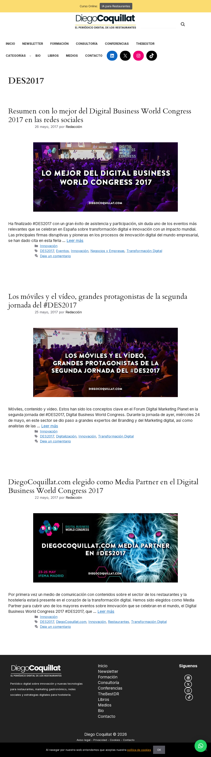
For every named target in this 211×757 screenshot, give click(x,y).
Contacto (106, 716)
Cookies (115, 740)
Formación (107, 676)
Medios (104, 705)
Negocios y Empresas (107, 251)
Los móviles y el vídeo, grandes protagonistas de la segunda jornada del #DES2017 (97, 301)
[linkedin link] (188, 678)
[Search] (182, 24)
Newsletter (108, 671)
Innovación (48, 246)
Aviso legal (83, 740)
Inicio (103, 665)
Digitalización (66, 436)
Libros (103, 699)
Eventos (62, 251)
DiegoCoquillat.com (71, 622)
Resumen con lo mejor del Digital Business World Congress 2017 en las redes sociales (99, 115)
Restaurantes (118, 622)
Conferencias (110, 688)
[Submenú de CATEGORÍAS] (30, 56)
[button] (201, 746)
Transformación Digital (144, 251)
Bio (101, 710)
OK (159, 749)
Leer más (75, 240)
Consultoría (108, 682)
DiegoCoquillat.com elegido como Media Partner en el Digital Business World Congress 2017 (103, 486)
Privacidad (100, 740)
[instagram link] (188, 690)
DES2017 (47, 251)
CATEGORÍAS (16, 55)
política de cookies (139, 749)
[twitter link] (188, 684)
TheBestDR (108, 693)
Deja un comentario (55, 256)
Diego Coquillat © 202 (104, 734)
